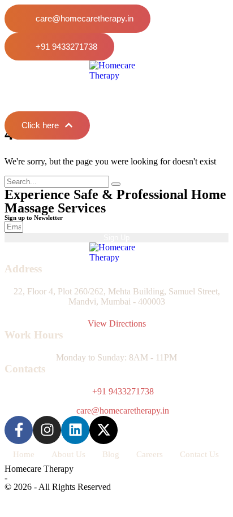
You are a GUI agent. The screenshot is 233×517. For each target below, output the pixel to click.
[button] (77, 19)
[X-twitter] (103, 430)
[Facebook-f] (19, 430)
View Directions (117, 323)
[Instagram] (47, 430)
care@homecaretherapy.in (122, 410)
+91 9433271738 (123, 391)
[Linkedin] (75, 430)
